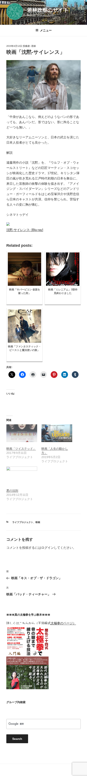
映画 (37, 522)
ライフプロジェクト (22, 522)
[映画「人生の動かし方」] (56, 433)
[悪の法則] (21, 475)
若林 (33, 46)
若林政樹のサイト (48, 10)
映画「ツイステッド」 (21, 448)
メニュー (46, 30)
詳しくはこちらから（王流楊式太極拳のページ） (41, 623)
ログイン (47, 547)
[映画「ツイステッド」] (21, 433)
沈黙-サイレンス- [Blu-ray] (24, 230)
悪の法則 (12, 490)
